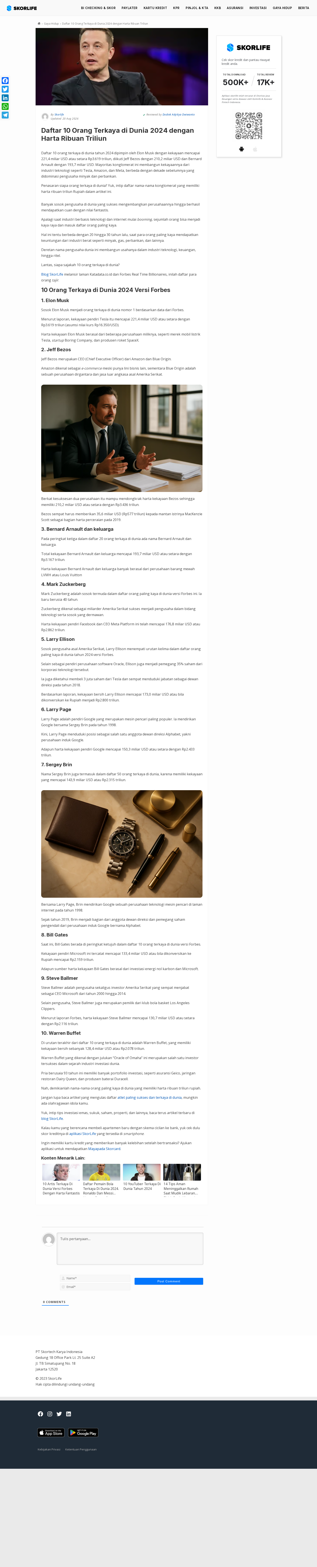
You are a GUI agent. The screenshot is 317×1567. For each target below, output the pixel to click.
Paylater (129, 8)
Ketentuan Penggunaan (81, 1449)
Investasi (258, 8)
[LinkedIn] (5, 98)
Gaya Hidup (282, 8)
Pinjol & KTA (197, 8)
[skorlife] (23, 8)
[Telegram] (5, 115)
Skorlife (59, 114)
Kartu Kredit (155, 8)
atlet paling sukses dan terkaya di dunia (150, 1097)
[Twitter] (5, 89)
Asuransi (235, 8)
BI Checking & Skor (98, 8)
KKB (217, 8)
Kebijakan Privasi (49, 1449)
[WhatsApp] (5, 106)
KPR (176, 8)
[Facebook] (5, 80)
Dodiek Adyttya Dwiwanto (179, 114)
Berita (303, 8)
